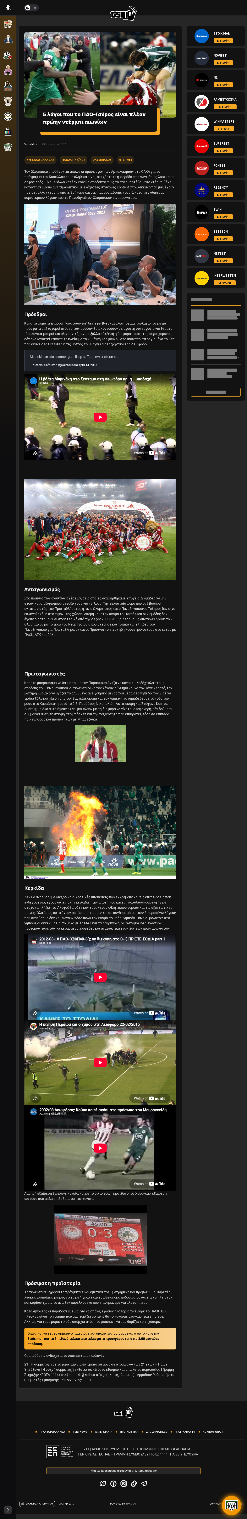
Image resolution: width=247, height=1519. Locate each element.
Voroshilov (30, 144)
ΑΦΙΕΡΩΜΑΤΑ (103, 1432)
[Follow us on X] (103, 1483)
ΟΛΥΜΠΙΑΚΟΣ (102, 160)
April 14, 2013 (88, 365)
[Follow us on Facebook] (113, 1483)
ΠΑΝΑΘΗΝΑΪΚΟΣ (73, 160)
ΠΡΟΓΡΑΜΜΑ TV (185, 1432)
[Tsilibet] (123, 14)
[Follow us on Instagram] (123, 1483)
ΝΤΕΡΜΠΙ (125, 160)
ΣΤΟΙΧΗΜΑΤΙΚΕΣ (156, 1432)
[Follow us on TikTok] (133, 1483)
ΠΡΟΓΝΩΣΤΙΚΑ (129, 1432)
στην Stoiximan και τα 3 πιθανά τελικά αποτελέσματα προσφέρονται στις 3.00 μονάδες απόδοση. (93, 1338)
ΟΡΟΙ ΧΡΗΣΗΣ (66, 1503)
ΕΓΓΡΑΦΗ (223, 41)
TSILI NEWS (80, 1432)
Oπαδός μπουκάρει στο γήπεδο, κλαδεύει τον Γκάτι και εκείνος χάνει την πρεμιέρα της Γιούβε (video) (223, 357)
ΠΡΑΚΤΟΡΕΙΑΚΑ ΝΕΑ (52, 1432)
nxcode (131, 1503)
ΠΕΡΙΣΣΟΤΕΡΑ (216, 392)
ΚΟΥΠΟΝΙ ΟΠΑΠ (213, 1432)
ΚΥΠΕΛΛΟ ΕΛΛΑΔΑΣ (40, 160)
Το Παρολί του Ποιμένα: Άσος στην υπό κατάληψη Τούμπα (222, 373)
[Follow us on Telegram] (144, 1483)
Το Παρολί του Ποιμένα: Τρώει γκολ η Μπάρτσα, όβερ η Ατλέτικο (222, 334)
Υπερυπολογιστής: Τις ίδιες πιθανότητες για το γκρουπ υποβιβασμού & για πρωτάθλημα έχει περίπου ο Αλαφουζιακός (223, 317)
